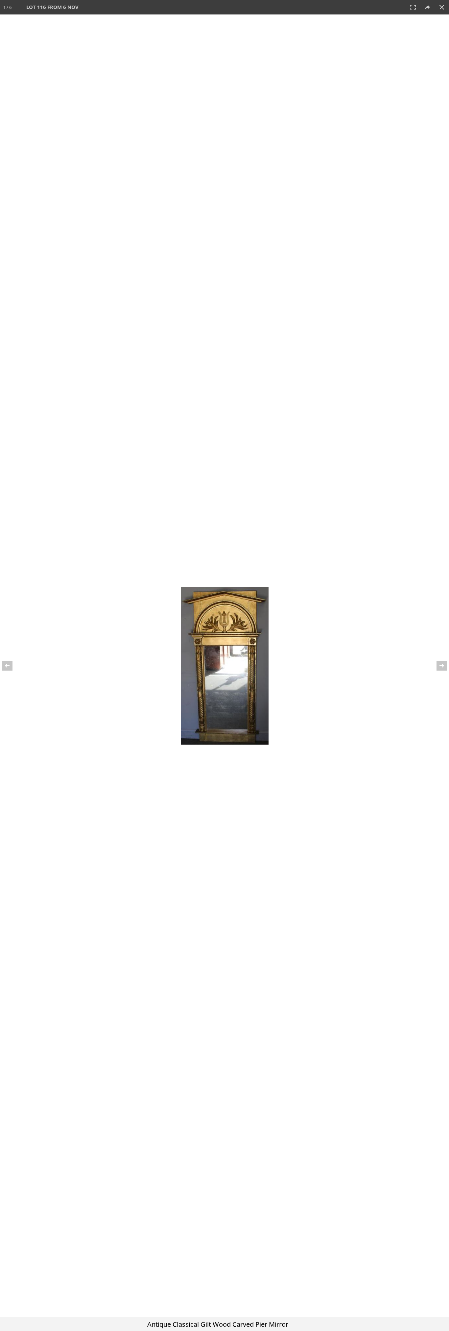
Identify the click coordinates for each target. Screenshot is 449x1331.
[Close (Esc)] (442, 7)
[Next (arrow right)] (437, 665)
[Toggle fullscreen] (413, 7)
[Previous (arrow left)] (11, 665)
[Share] (427, 7)
